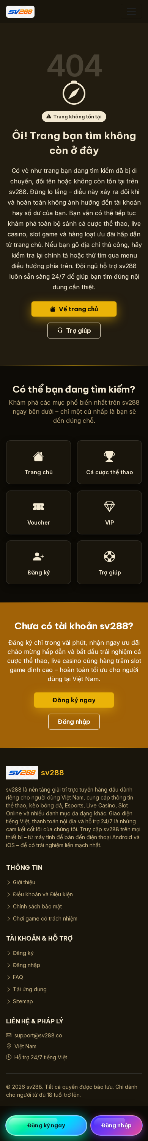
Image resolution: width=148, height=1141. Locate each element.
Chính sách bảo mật (37, 906)
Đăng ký (23, 953)
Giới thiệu (24, 882)
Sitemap (23, 1001)
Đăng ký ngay (73, 700)
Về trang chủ (78, 309)
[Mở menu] (131, 11)
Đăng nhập (74, 721)
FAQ (18, 977)
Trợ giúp (78, 330)
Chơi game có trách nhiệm (45, 918)
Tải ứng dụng (30, 989)
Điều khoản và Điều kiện (43, 894)
